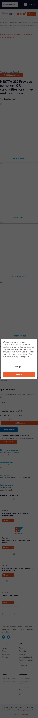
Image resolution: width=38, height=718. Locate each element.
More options (19, 367)
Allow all (19, 374)
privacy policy (23, 356)
